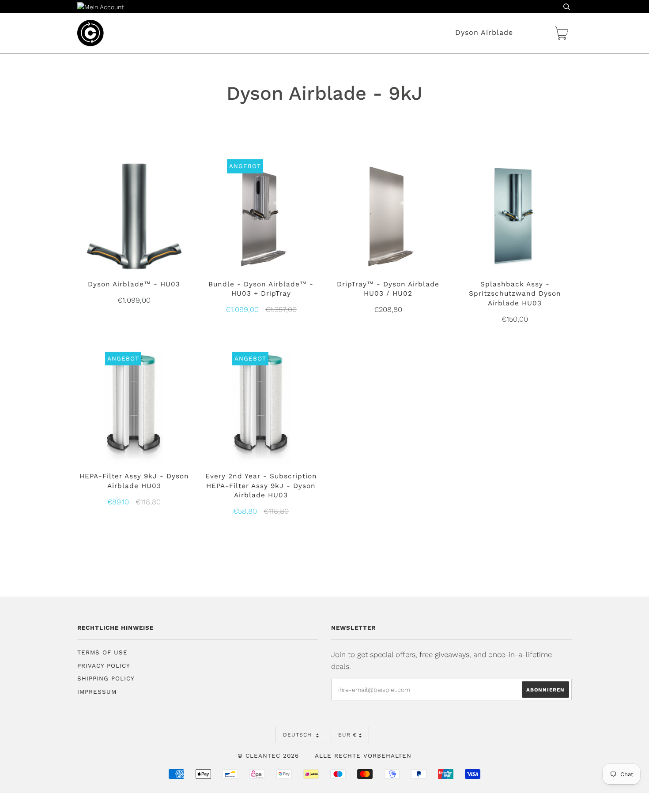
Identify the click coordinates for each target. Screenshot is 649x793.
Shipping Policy (106, 678)
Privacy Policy (103, 665)
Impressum (97, 691)
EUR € (347, 735)
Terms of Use (102, 652)
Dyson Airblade (484, 32)
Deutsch (298, 735)
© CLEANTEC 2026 (268, 755)
